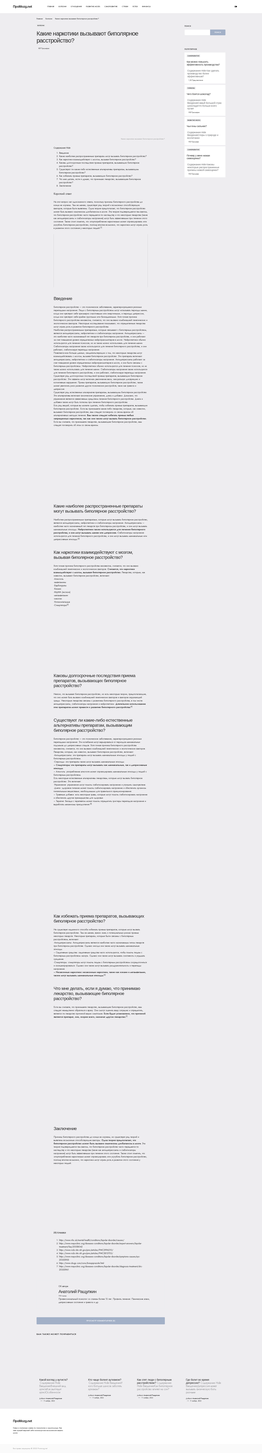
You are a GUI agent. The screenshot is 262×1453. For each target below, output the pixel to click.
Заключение (65, 185)
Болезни (49, 19)
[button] (235, 6)
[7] (126, 1016)
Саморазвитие (193, 56)
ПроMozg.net (22, 6)
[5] (91, 804)
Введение (64, 153)
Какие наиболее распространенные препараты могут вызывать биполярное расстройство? (103, 156)
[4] (131, 706)
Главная (40, 19)
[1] (101, 227)
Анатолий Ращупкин (77, 1291)
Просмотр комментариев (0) (100, 1321)
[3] (68, 604)
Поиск (187, 26)
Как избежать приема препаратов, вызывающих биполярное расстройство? (96, 175)
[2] (79, 538)
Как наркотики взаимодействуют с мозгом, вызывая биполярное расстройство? (97, 159)
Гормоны (191, 88)
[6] (105, 975)
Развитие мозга (193, 120)
